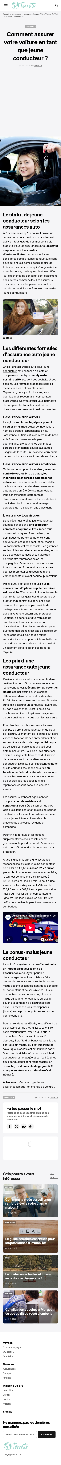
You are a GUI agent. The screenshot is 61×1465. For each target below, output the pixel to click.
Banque (7, 1373)
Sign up (7, 1411)
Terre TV (38, 66)
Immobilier (8, 1390)
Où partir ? (8, 1351)
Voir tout (52, 1176)
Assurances (9, 1368)
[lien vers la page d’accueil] (24, 5)
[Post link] (30, 1200)
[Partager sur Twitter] (17, 1126)
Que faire (8, 1356)
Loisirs (6, 1399)
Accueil (6, 14)
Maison (7, 1403)
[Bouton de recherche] (56, 5)
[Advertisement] (30, 100)
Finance (7, 1377)
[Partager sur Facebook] (9, 1126)
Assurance (16, 14)
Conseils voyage (12, 1347)
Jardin (6, 1394)
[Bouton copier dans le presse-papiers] (31, 1126)
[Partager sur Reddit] (24, 1126)
